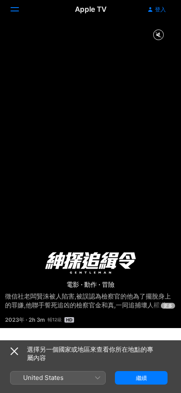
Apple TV (90, 9)
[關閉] (14, 351)
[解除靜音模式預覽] (158, 35)
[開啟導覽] (20, 9)
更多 (168, 306)
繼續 (141, 377)
